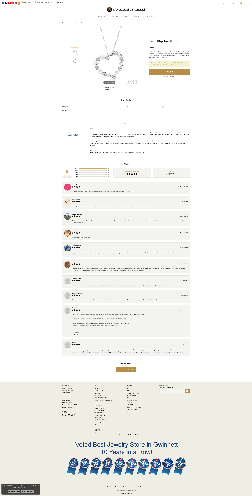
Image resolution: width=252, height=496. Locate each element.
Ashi (95, 106)
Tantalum (130, 412)
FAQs (96, 432)
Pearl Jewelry (128, 152)
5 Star (76, 168)
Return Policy (110, 487)
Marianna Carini (76, 278)
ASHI (128, 388)
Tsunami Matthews (77, 308)
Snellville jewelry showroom (135, 435)
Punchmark (129, 493)
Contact (97, 395)
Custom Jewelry (100, 410)
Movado (130, 405)
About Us (136, 16)
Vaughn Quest (76, 199)
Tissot (129, 414)
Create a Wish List (101, 391)
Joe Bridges (75, 262)
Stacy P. (74, 342)
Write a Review (126, 369)
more (167, 57)
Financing (98, 422)
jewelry (67, 22)
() (108, 168)
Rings (91, 152)
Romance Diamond (134, 407)
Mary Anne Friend (77, 293)
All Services (98, 424)
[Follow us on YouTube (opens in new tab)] (9, 3)
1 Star (77, 176)
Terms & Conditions (127, 487)
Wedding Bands (139, 152)
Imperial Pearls (132, 395)
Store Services (149, 16)
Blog (126, 16)
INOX (128, 398)
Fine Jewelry (115, 16)
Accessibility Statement (139, 487)
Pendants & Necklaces (105, 152)
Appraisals (98, 417)
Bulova (129, 391)
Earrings (96, 152)
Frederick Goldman (134, 393)
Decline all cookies (14, 491)
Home (63, 22)
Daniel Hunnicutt (77, 214)
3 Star (76, 172)
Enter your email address (166, 387)
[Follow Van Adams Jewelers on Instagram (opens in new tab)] (12, 3)
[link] (27, 2)
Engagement (102, 16)
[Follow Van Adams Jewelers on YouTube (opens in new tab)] (19, 3)
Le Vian (129, 402)
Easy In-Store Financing (103, 400)
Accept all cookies (27, 491)
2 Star (76, 174)
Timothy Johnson (76, 245)
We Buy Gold (99, 413)
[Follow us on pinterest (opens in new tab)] (16, 3)
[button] (235, 3)
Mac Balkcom (76, 231)
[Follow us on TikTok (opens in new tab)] (6, 3)
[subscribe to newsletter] (187, 391)
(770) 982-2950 (109, 89)
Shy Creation (132, 409)
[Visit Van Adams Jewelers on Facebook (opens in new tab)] (3, 3)
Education (98, 393)
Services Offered (100, 398)
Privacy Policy (118, 487)
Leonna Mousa (76, 185)
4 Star (76, 170)
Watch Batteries (100, 415)
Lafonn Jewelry (133, 400)
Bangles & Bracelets (118, 152)
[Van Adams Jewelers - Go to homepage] (126, 9)
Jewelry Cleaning (100, 420)
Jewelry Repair (99, 408)
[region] (109, 55)
